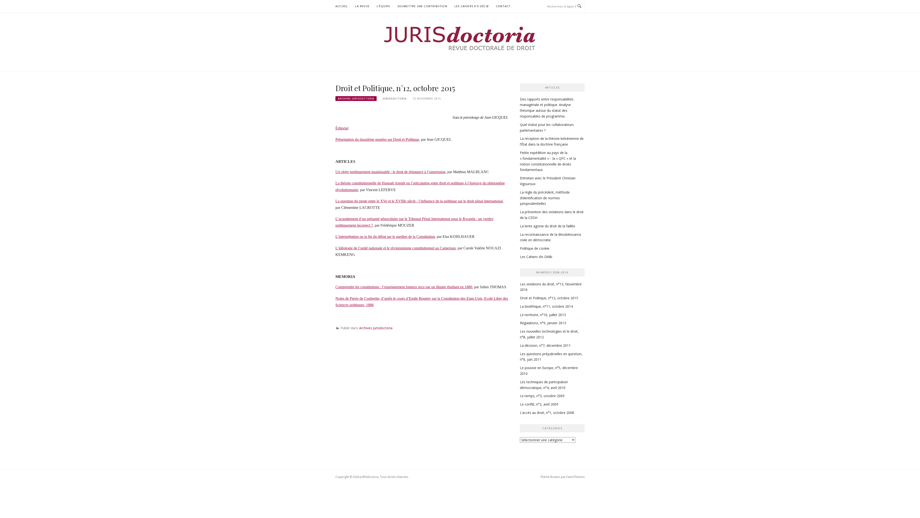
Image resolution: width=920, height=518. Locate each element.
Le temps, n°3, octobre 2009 (542, 396)
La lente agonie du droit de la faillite (547, 226)
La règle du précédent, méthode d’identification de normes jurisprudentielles (545, 198)
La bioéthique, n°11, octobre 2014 (546, 306)
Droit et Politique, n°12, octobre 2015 (549, 298)
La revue (362, 6)
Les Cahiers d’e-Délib (471, 6)
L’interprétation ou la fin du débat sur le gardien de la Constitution (385, 237)
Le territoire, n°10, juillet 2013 (543, 314)
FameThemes (575, 477)
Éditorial (341, 128)
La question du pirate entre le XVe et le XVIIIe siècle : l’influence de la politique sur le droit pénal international (419, 201)
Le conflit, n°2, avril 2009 (539, 404)
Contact (503, 6)
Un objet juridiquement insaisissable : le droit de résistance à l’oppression (390, 172)
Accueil (341, 6)
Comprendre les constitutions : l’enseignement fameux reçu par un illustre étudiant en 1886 (403, 287)
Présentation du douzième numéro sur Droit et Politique (377, 139)
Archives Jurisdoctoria (356, 98)
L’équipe (383, 6)
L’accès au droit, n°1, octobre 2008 (547, 412)
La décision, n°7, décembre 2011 (545, 345)
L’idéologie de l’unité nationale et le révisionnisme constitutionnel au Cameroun (395, 248)
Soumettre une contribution (422, 6)
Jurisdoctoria (395, 98)
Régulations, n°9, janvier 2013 (543, 323)
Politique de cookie (534, 248)
